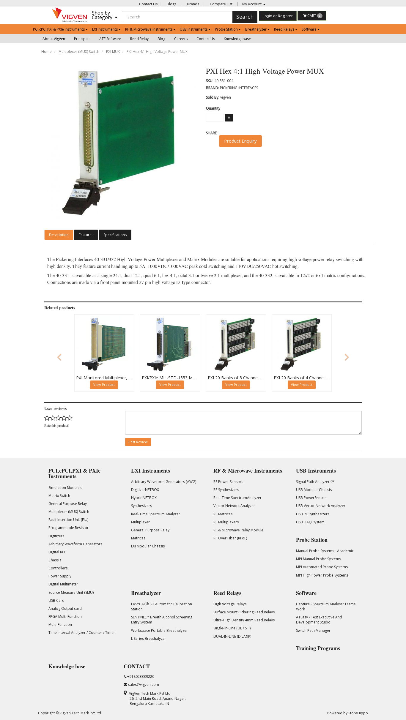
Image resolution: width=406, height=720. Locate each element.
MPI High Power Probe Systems (322, 575)
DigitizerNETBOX (145, 489)
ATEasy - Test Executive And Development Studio (319, 620)
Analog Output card (65, 608)
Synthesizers (141, 505)
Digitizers (56, 536)
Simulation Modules (64, 487)
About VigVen (54, 38)
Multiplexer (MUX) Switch (79, 51)
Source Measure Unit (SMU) (71, 592)
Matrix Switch (59, 495)
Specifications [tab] (115, 234)
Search (245, 16)
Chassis (54, 560)
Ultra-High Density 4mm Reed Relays (244, 620)
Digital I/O (56, 552)
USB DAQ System (310, 522)
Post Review (138, 442)
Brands (192, 4)
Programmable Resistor (68, 527)
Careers (181, 38)
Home (46, 51)
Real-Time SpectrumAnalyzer (237, 497)
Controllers (57, 568)
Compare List (220, 4)
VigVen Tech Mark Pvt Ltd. (80, 713)
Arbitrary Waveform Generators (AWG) (163, 481)
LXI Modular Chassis (148, 546)
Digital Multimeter (63, 584)
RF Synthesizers (226, 489)
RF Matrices (222, 514)
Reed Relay (139, 38)
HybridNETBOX (144, 497)
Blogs (171, 4)
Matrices (138, 538)
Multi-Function (60, 624)
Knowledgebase (237, 38)
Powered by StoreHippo (347, 713)
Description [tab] (59, 234)
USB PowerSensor (311, 497)
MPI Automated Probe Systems (322, 566)
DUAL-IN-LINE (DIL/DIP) (232, 636)
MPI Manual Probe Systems (318, 558)
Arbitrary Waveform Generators (75, 544)
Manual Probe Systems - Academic (325, 550)
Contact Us (148, 4)
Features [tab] (86, 234)
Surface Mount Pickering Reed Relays (244, 612)
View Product (104, 384)
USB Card (56, 600)
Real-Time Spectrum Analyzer (155, 514)
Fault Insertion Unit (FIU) (68, 519)
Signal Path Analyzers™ (315, 481)
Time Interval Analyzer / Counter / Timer (81, 632)
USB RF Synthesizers (312, 514)
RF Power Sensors (228, 481)
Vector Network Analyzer (234, 505)
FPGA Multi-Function (65, 616)
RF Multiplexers (226, 522)
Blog (161, 38)
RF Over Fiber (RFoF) (230, 538)
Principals (82, 38)
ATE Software (110, 38)
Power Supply (59, 576)
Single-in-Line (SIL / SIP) (232, 628)
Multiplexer (140, 522)
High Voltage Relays (229, 604)
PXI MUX (113, 51)
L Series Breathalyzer (148, 638)
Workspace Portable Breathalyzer (159, 630)
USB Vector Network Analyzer (320, 505)
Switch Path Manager (313, 630)
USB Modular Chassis (314, 489)
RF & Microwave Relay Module (238, 530)
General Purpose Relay (67, 503)
